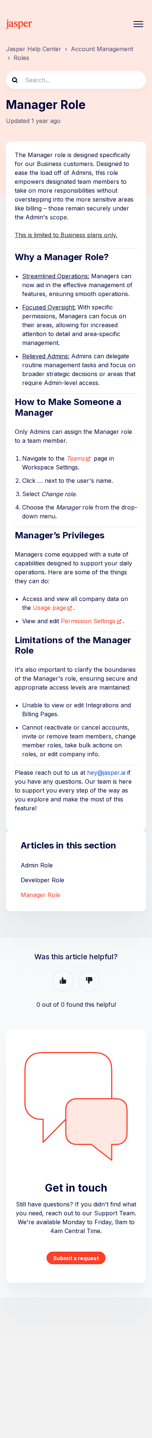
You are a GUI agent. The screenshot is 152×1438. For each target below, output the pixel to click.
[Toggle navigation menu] (138, 24)
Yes (63, 980)
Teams (75, 458)
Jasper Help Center (33, 49)
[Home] (19, 24)
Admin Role (37, 865)
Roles (21, 58)
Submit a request (76, 1258)
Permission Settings (88, 621)
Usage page (49, 607)
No (89, 980)
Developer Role (42, 880)
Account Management (102, 49)
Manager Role (40, 895)
